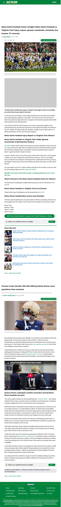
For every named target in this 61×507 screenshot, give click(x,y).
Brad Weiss (6, 36)
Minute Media (9, 500)
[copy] (13, 40)
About (7, 488)
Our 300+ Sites (51, 488)
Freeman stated (42, 399)
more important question (39, 344)
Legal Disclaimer (23, 493)
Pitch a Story (22, 491)
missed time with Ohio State (27, 436)
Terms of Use (51, 491)
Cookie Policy (10, 493)
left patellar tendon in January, (34, 354)
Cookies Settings (11, 496)
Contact (32, 488)
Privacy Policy (34, 491)
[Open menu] (4, 2)
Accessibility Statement (37, 493)
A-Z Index (49, 493)
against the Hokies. (30, 169)
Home (6, 273)
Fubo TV (42, 192)
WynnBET (7, 145)
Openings (21, 488)
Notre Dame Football (15, 273)
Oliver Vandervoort (9, 295)
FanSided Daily (10, 491)
